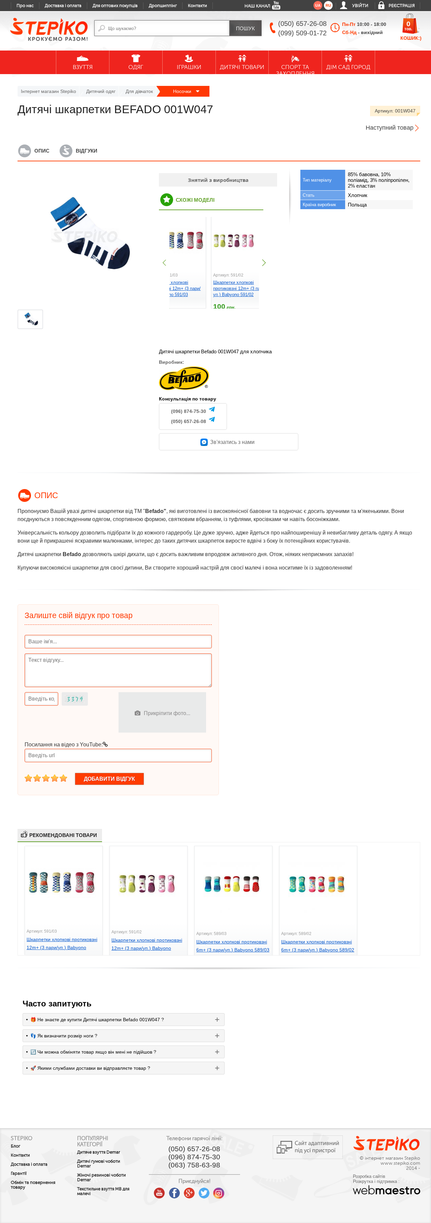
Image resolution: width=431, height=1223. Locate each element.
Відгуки (86, 151)
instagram (219, 1191)
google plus (189, 1193)
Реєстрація (402, 5)
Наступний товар (389, 127)
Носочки (183, 91)
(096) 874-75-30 (188, 411)
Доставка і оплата (63, 5)
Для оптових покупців (115, 5)
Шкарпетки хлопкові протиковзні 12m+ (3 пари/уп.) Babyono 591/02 (239, 288)
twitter (204, 1191)
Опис (41, 151)
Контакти (197, 5)
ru (328, 5)
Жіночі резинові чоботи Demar (101, 1177)
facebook (174, 1191)
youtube (159, 1191)
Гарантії (19, 1173)
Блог (15, 1146)
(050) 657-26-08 (188, 421)
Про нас (25, 5)
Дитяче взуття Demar (98, 1152)
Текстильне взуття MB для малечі (103, 1191)
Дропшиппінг (163, 5)
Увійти (360, 5)
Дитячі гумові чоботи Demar (98, 1163)
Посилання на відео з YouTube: (64, 744)
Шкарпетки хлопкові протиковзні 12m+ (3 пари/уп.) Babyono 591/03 (174, 288)
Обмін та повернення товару (33, 1185)
